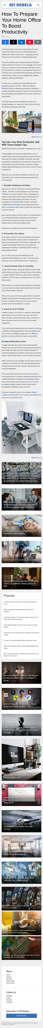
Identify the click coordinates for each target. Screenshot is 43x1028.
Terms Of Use (10, 983)
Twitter (8, 998)
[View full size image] (21, 122)
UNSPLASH (38, 137)
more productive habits (30, 379)
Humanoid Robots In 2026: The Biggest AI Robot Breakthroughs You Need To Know (21, 678)
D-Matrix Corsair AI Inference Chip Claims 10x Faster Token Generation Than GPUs (20, 800)
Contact (8, 977)
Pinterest (9, 1000)
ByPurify (5, 88)
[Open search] (39, 4)
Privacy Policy (10, 981)
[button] (12, 205)
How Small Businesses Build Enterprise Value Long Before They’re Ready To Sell (21, 583)
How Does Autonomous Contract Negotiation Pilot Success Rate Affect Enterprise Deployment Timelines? (20, 504)
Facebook (9, 996)
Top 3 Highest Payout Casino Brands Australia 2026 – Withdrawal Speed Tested (19, 932)
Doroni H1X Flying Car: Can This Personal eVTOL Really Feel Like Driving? (18, 826)
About (8, 975)
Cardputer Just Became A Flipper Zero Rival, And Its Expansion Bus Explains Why (21, 956)
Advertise (9, 979)
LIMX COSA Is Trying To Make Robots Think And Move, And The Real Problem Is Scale (21, 730)
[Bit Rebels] (19, 6)
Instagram (9, 1002)
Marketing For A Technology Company (20, 560)
